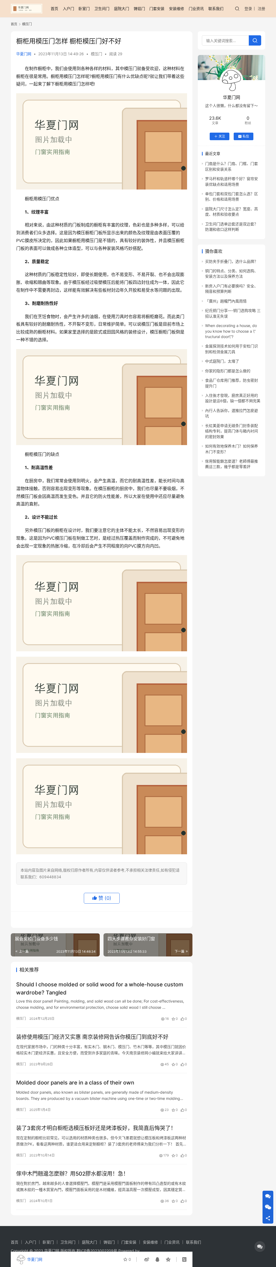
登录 (248, 8)
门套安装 (156, 8)
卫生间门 (101, 8)
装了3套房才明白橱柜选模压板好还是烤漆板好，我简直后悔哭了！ (96, 1128)
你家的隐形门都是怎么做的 (227, 371)
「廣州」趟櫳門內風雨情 (226, 301)
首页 (54, 8)
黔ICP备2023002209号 (97, 1250)
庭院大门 (121, 8)
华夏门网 (23, 53)
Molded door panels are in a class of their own (75, 1082)
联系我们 (215, 8)
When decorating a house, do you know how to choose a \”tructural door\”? (231, 331)
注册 (261, 8)
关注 (222, 136)
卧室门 (84, 8)
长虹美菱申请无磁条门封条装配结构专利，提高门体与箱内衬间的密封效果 (231, 431)
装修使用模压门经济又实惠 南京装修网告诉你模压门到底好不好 (92, 1037)
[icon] (259, 1246)
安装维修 (176, 8)
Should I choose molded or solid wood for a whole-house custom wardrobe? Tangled (99, 988)
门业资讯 (196, 8)
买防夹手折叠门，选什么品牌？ (231, 261)
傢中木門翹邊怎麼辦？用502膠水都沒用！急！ (72, 1173)
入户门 (68, 8)
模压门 (96, 53)
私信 (246, 136)
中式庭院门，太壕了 (222, 361)
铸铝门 (139, 8)
